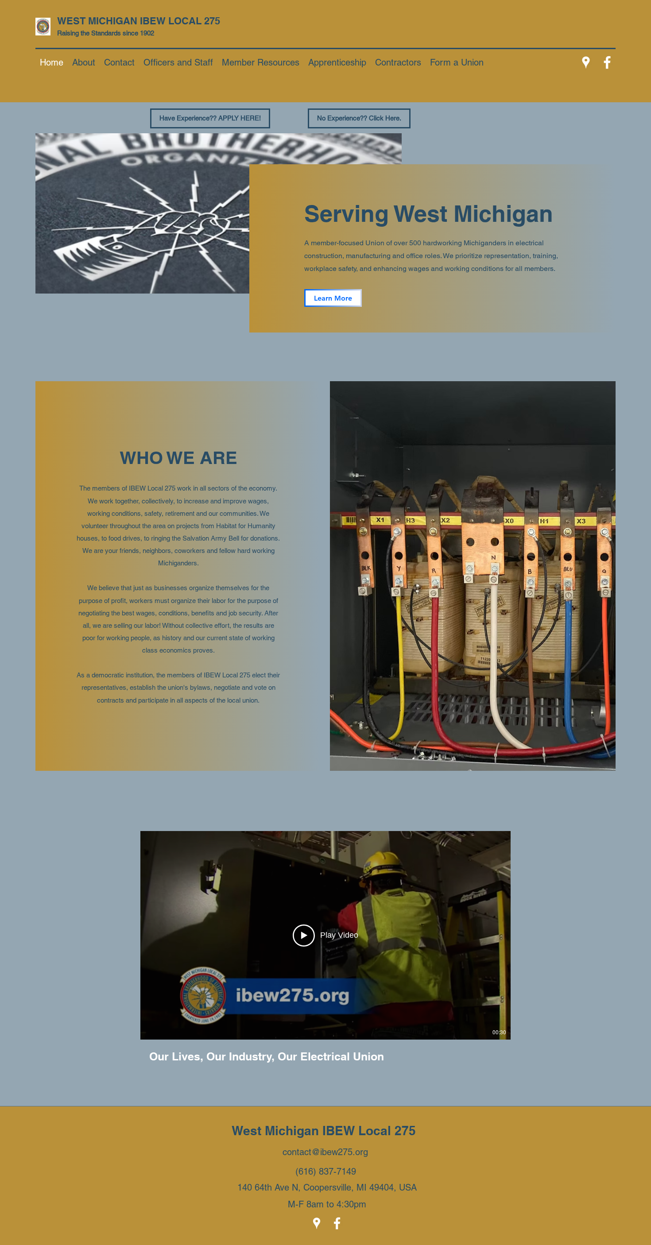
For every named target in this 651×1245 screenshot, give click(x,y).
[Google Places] (585, 62)
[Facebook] (607, 62)
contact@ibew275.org (325, 1152)
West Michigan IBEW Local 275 (325, 1130)
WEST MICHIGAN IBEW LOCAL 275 (140, 21)
